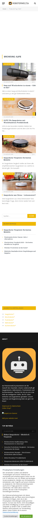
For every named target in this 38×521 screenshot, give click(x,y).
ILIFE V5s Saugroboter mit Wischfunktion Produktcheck (16, 121)
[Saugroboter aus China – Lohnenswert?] (19, 181)
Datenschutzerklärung (10, 512)
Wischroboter (9, 317)
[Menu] (3, 3)
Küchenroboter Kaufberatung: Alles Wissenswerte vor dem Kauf (16, 443)
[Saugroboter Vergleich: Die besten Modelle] (19, 144)
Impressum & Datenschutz (11, 406)
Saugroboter (8, 64)
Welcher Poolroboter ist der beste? (16, 248)
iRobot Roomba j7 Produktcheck (15, 458)
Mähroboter (9, 323)
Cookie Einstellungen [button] (10, 516)
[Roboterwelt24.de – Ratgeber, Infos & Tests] (19, 3)
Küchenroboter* (10, 326)
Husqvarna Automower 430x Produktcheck (18, 461)
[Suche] (35, 3)
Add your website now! (10, 418)
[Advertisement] (19, 35)
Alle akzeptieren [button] (26, 516)
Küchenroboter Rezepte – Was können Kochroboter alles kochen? (17, 453)
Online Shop (6, 408)
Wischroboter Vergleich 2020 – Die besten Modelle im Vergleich (18, 243)
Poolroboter (9, 320)
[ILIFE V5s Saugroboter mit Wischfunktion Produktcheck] (19, 107)
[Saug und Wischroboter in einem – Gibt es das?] (19, 72)
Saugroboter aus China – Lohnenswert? (20, 195)
